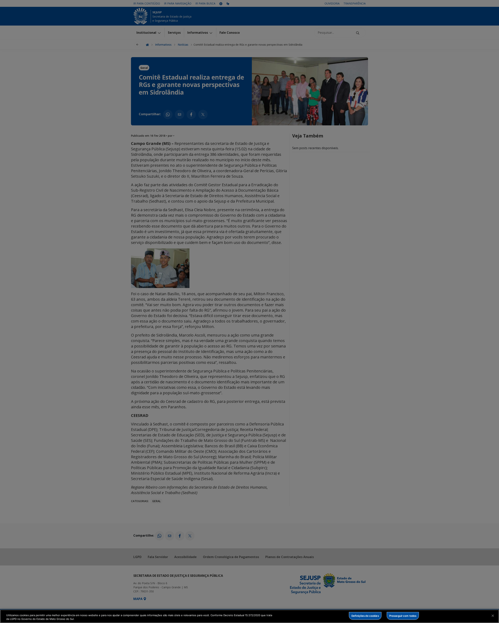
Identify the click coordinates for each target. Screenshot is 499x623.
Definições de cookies (365, 615)
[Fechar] (492, 615)
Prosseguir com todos (403, 615)
